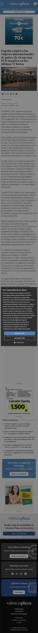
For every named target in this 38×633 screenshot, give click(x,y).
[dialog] (19, 316)
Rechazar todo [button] (19, 338)
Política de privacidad (24, 329)
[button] (19, 342)
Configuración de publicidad (11, 324)
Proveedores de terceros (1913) (17, 309)
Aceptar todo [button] (19, 333)
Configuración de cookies (10, 329)
